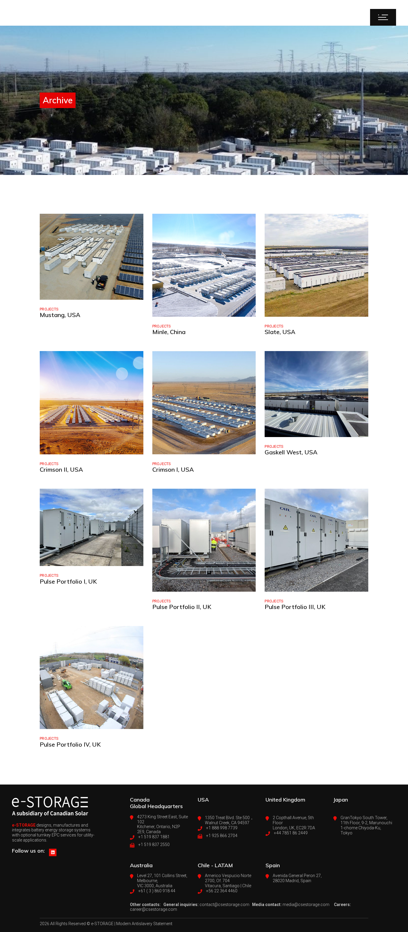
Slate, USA (280, 332)
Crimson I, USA (173, 469)
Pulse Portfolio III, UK (295, 606)
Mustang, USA (60, 315)
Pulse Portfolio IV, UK (70, 744)
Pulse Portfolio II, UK (181, 606)
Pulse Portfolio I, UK (68, 581)
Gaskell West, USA (291, 452)
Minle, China (168, 332)
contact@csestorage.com (224, 904)
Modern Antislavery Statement (144, 923)
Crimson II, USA (61, 469)
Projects (49, 309)
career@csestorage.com (153, 909)
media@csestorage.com (306, 904)
